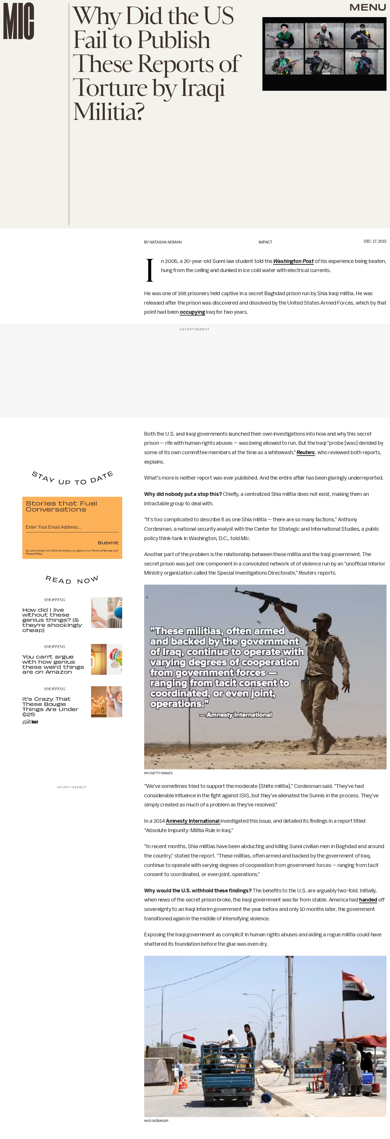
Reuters (306, 452)
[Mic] (18, 21)
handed (368, 900)
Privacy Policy (34, 553)
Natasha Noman (166, 242)
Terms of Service (102, 550)
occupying (192, 312)
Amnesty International (193, 821)
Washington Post (293, 261)
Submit (108, 542)
